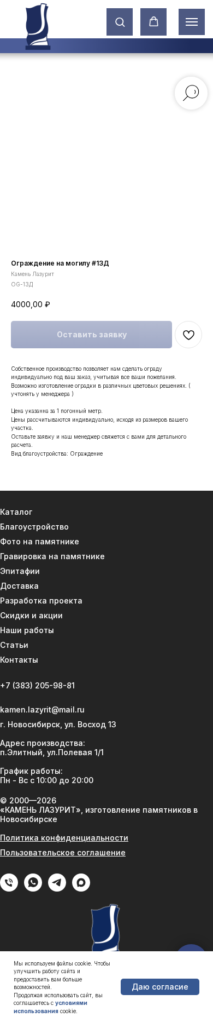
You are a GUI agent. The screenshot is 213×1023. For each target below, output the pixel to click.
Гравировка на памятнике (52, 556)
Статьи (14, 645)
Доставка (19, 585)
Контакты (19, 659)
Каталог (16, 511)
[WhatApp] (33, 888)
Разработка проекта (41, 600)
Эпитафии (20, 571)
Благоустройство (34, 526)
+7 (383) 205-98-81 (37, 685)
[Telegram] (57, 888)
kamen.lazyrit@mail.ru (42, 709)
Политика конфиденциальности (64, 837)
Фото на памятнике (39, 541)
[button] (120, 21)
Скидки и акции (31, 615)
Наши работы (27, 630)
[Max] (81, 888)
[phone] (9, 888)
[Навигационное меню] (192, 22)
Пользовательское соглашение (63, 852)
